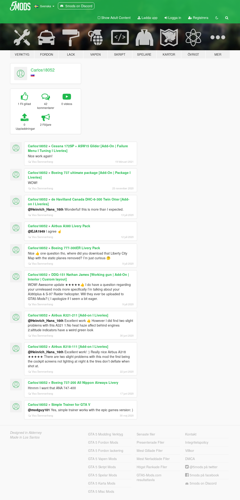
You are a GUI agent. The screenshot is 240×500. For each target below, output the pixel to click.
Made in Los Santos (25, 437)
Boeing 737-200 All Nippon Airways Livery (84, 382)
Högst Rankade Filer (152, 466)
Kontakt (190, 434)
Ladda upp (149, 17)
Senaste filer (146, 434)
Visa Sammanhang (42, 161)
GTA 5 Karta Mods (101, 483)
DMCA (190, 458)
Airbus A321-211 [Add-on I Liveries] (79, 315)
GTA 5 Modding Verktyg (105, 434)
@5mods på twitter (203, 466)
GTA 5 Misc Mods (101, 491)
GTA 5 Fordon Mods (103, 442)
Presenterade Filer (150, 442)
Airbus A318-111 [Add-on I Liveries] (79, 346)
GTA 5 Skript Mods (102, 466)
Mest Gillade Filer (150, 450)
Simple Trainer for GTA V (70, 404)
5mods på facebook (204, 475)
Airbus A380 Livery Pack (70, 225)
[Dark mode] (217, 17)
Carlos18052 (43, 70)
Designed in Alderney (26, 432)
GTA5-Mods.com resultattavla (149, 477)
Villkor (189, 450)
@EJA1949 (36, 231)
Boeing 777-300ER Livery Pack (75, 247)
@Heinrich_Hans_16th (46, 209)
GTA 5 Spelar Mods (102, 475)
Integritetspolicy (196, 442)
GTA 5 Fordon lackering (105, 450)
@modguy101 (39, 409)
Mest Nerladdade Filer (153, 458)
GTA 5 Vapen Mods (102, 458)
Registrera (200, 17)
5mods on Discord (203, 483)
